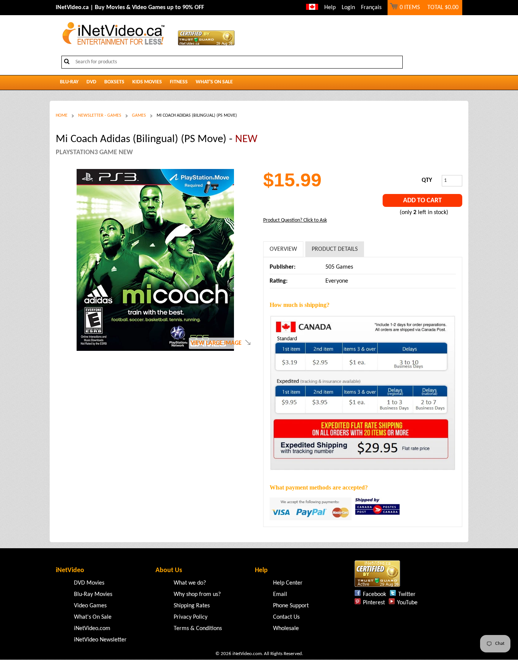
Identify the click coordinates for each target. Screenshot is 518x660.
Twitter (407, 594)
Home (61, 115)
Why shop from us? (197, 594)
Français (371, 8)
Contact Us (286, 617)
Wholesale (286, 629)
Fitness (179, 82)
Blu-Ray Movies (93, 594)
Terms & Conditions (198, 629)
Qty (427, 180)
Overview (283, 249)
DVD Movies (89, 583)
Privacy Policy (190, 617)
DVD (91, 82)
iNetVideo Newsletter (100, 640)
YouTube (407, 603)
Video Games (90, 606)
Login (348, 8)
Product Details (335, 249)
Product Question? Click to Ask (295, 220)
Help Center (288, 583)
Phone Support (291, 606)
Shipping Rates (192, 606)
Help (330, 8)
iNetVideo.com (92, 629)
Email (280, 594)
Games (139, 115)
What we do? (190, 583)
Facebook (374, 594)
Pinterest (374, 603)
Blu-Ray (69, 82)
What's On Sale (214, 82)
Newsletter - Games (99, 115)
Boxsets (114, 82)
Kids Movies (147, 82)
